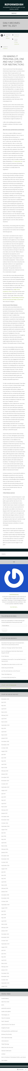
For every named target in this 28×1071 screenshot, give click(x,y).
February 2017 (4, 810)
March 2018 (4, 767)
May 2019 (3, 728)
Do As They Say (5, 656)
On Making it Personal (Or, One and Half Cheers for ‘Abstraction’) (13, 60)
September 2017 (5, 787)
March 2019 (4, 735)
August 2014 (4, 908)
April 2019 (3, 731)
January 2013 (4, 970)
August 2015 (4, 868)
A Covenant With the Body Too (8, 677)
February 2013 (4, 966)
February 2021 (4, 715)
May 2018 (3, 761)
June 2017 (3, 797)
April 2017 (3, 803)
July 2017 (3, 793)
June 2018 (3, 757)
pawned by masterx (6, 1008)
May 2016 (3, 839)
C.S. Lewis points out (17, 161)
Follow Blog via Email (9, 616)
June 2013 (3, 953)
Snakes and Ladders (6, 1011)
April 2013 (3, 960)
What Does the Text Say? (7, 1047)
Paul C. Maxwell (5, 1021)
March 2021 (4, 712)
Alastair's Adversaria (6, 1050)
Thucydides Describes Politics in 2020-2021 (11, 664)
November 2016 (5, 819)
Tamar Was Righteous (6, 674)
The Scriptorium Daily (6, 1037)
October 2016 (4, 823)
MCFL (2, 1005)
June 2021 (3, 702)
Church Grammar (5, 1018)
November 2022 (5, 699)
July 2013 (3, 950)
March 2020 (4, 722)
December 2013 (5, 934)
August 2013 (4, 947)
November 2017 (5, 780)
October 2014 (4, 901)
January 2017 (4, 813)
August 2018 (4, 751)
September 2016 (5, 826)
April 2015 (3, 882)
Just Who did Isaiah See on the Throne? (10, 671)
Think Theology (5, 1044)
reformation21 (5, 1041)
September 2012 (5, 983)
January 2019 (4, 738)
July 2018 (3, 754)
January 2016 (4, 852)
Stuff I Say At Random (8, 685)
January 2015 (4, 891)
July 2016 (3, 833)
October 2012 (4, 979)
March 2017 (4, 806)
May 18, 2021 (16, 36)
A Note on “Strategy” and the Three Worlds (11, 648)
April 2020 (4, 718)
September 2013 (5, 944)
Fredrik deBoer (5, 998)
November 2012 (5, 976)
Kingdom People (5, 1028)
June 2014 (3, 914)
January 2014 (4, 930)
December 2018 (5, 741)
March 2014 (4, 924)
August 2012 (4, 986)
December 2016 (5, 816)
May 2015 (3, 878)
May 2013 (3, 957)
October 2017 (4, 784)
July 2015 (3, 872)
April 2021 (3, 708)
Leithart (3, 1054)
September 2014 (5, 904)
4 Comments (5, 48)
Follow (4, 629)
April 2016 (3, 842)
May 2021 (3, 705)
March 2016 (4, 846)
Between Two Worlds (6, 1034)
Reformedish (14, 4)
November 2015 (5, 859)
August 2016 (4, 829)
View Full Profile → (14, 607)
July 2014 (3, 911)
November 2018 (5, 744)
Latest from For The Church (8, 1024)
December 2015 (5, 855)
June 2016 (3, 836)
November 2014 (5, 898)
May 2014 (3, 917)
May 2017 (3, 800)
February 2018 (4, 771)
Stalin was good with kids (7, 667)
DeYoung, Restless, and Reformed (9, 1031)
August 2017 (4, 790)
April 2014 (3, 921)
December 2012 (5, 973)
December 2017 (5, 777)
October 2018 (4, 748)
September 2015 (5, 865)
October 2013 (4, 940)
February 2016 (4, 849)
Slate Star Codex (5, 1001)
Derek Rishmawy (14, 594)
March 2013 (4, 963)
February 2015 (4, 888)
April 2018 (3, 764)
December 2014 (5, 895)
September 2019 (5, 725)
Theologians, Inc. (5, 1014)
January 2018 (4, 774)
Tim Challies (4, 1060)
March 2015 (4, 885)
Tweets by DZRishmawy (5, 688)
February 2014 (4, 927)
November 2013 (5, 937)
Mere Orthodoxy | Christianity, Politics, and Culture (13, 1057)
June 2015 (3, 875)
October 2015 (4, 862)
